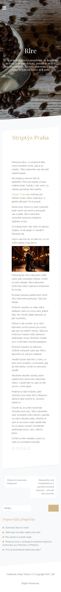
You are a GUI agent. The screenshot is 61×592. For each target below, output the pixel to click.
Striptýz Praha (19, 194)
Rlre (31, 50)
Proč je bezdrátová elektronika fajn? (23, 549)
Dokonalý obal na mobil (17, 527)
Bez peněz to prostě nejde (18, 537)
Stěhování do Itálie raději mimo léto (22, 532)
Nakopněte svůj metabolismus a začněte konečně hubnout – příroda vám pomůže (45, 487)
